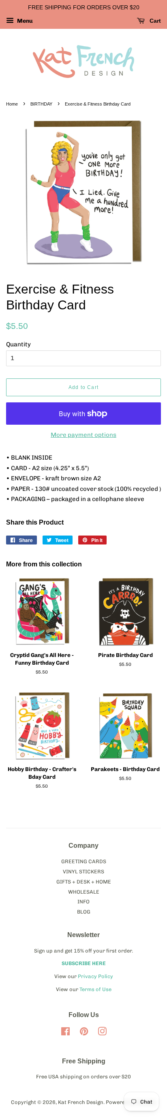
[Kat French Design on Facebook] (65, 1033)
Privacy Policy (95, 976)
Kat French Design (80, 1102)
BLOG (83, 912)
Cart (154, 20)
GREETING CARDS (83, 861)
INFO (83, 902)
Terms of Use (95, 989)
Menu (24, 20)
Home (12, 104)
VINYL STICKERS (83, 871)
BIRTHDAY (41, 104)
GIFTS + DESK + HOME (83, 882)
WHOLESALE (83, 892)
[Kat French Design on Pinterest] (83, 1033)
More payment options (83, 435)
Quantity (18, 344)
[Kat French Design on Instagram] (102, 1033)
